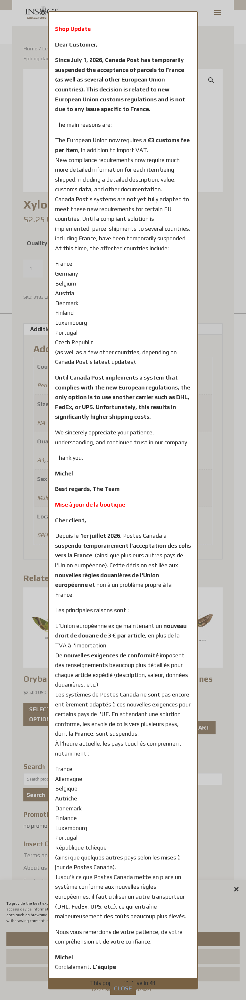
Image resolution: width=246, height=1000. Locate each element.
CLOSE (123, 988)
